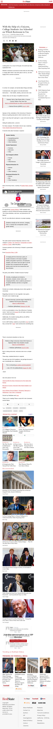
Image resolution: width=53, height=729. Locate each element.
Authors (25, 713)
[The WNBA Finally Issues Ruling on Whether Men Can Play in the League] (43, 110)
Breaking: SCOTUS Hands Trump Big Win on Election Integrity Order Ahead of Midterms (17, 491)
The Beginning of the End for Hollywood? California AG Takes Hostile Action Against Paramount (43, 184)
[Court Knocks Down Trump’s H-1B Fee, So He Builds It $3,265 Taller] (18, 557)
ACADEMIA (8, 408)
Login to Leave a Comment (18, 641)
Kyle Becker (5, 545)
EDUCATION (23, 408)
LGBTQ (20, 411)
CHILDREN (15, 408)
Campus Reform (14, 209)
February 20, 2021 (25, 306)
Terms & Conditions (43, 713)
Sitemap (39, 720)
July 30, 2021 (25, 347)
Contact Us (26, 710)
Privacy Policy (41, 715)
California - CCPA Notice (44, 718)
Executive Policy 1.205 (11, 252)
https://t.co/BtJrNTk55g (18, 303)
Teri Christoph (6, 622)
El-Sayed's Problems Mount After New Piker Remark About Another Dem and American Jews (43, 207)
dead (13, 323)
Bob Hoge (5, 519)
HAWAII (15, 411)
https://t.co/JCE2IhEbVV (18, 344)
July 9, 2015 (26, 106)
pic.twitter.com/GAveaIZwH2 (23, 365)
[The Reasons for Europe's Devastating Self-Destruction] (43, 223)
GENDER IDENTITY (7, 411)
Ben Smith (5, 571)
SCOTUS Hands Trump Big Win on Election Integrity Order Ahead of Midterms (29, 6)
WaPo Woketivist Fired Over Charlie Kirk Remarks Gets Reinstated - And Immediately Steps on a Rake (17, 594)
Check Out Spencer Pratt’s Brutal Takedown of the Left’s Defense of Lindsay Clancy (45, 678)
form (27, 322)
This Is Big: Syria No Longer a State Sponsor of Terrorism (43, 162)
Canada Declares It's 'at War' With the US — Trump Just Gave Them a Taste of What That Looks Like (17, 619)
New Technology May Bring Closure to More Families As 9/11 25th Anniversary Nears (43, 140)
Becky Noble (43, 144)
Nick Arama (43, 212)
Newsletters (40, 723)
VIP (24, 715)
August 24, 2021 (27, 368)
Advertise (40, 710)
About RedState (28, 707)
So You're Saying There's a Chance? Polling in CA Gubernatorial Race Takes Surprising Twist (15, 516)
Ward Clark (43, 166)
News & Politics (27, 720)
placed (16, 312)
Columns (25, 725)
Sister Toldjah (5, 596)
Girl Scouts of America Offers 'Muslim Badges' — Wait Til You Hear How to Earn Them (17, 542)
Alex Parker (6, 34)
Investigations (27, 718)
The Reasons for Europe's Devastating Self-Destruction (43, 231)
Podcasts (40, 707)
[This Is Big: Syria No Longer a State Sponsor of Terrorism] (43, 154)
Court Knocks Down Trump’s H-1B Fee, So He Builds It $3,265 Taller (17, 568)
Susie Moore (5, 494)
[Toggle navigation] (2, 1)
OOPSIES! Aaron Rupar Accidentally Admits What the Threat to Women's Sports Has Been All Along (20, 680)
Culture (25, 723)
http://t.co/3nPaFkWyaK (11, 103)
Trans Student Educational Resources (12, 127)
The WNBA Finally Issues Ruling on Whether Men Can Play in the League (43, 117)
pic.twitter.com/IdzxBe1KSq (25, 103)
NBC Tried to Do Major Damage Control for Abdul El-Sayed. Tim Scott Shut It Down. (7, 678)
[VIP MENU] (50, 1)
